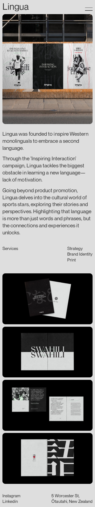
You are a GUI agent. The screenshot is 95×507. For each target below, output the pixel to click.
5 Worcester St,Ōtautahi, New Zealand (72, 498)
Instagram (11, 495)
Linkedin (10, 501)
